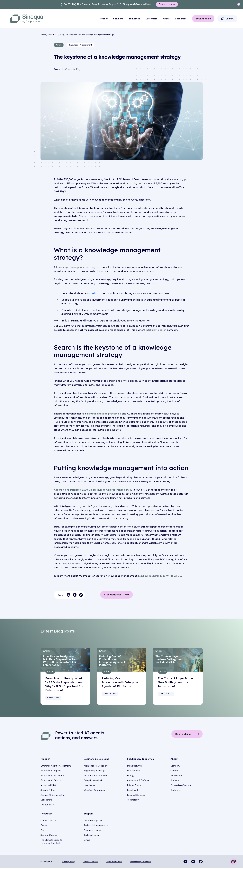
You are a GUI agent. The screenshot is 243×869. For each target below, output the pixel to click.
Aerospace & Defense (138, 780)
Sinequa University (49, 835)
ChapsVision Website (181, 785)
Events (43, 825)
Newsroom (176, 775)
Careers (174, 770)
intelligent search (156, 329)
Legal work (89, 785)
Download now (167, 4)
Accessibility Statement (140, 861)
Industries (134, 18)
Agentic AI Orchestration (52, 795)
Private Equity (134, 785)
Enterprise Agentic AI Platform (55, 765)
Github (87, 840)
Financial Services (136, 795)
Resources (180, 18)
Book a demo (203, 18)
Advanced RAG (48, 785)
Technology (133, 799)
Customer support (93, 820)
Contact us (175, 790)
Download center (92, 830)
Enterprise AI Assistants (52, 775)
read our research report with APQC (159, 575)
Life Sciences (133, 770)
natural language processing (104, 413)
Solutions (118, 18)
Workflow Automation (94, 790)
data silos (97, 293)
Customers (151, 18)
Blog (62, 35)
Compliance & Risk (93, 780)
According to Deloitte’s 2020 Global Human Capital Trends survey (93, 489)
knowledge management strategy (76, 267)
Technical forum (91, 835)
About (166, 18)
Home (43, 35)
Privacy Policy (68, 861)
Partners (174, 780)
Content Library (48, 820)
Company (175, 765)
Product (103, 18)
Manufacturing (134, 765)
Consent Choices (90, 861)
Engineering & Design (94, 770)
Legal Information (114, 861)
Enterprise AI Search (50, 780)
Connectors (46, 799)
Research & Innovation (95, 775)
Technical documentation (96, 825)
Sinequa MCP (47, 804)
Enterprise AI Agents (50, 770)
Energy (130, 775)
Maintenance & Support (95, 765)
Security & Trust (48, 790)
